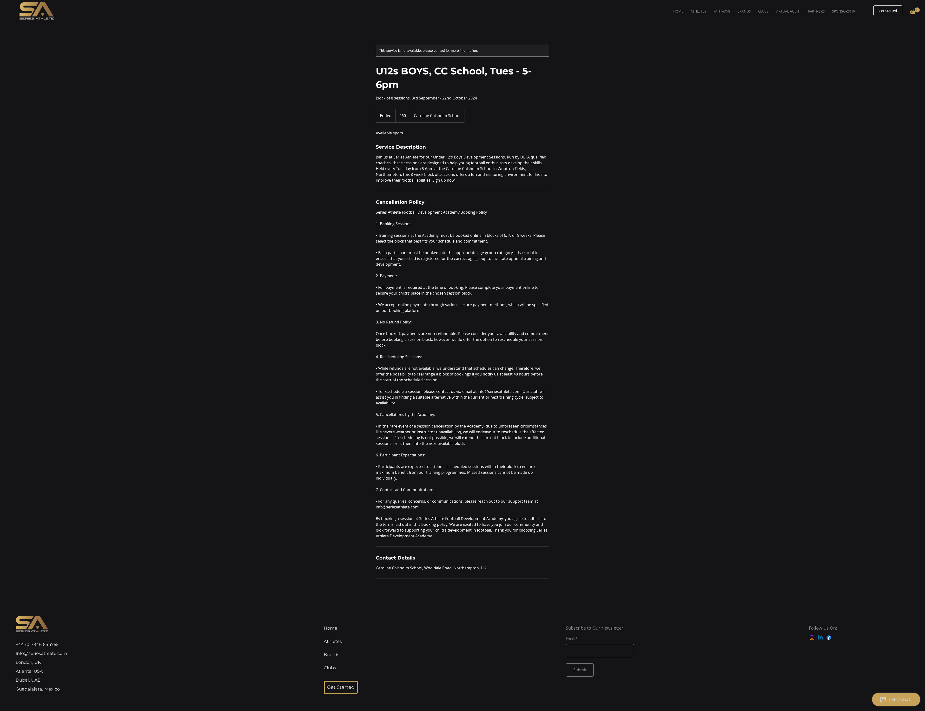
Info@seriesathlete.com (41, 653)
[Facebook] (829, 638)
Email (570, 638)
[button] (915, 10)
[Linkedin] (820, 638)
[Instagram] (812, 638)
